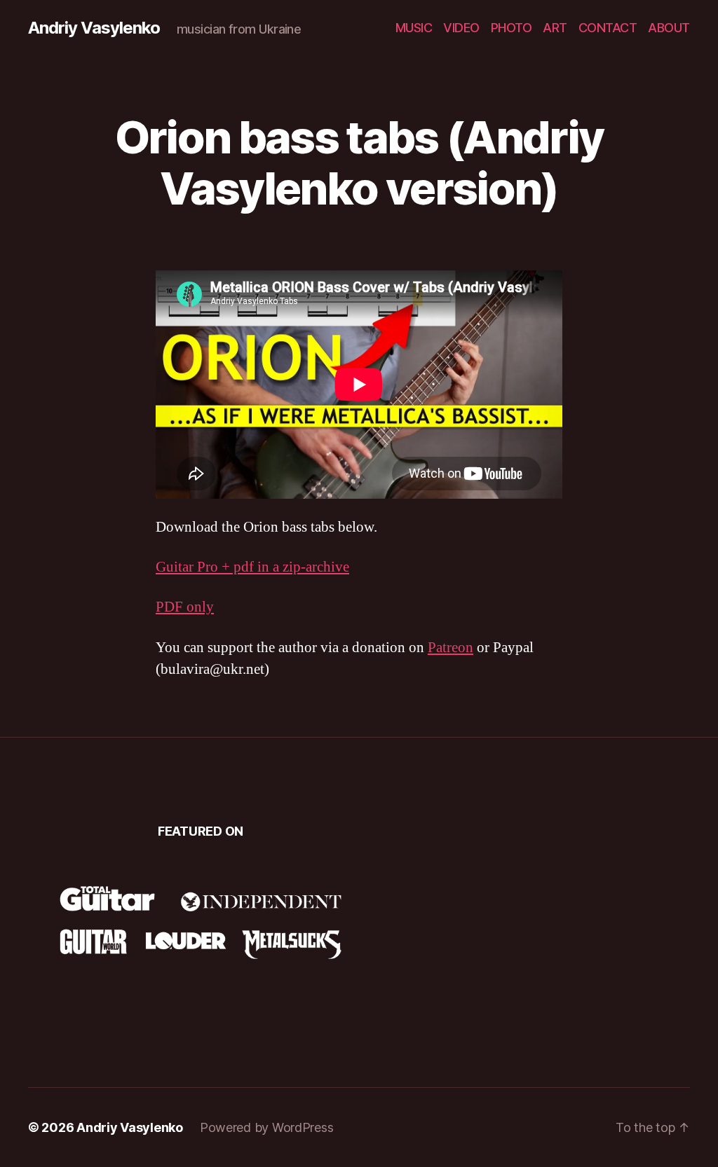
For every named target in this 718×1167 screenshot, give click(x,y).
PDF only (185, 607)
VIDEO (461, 27)
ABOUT (669, 27)
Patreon (450, 647)
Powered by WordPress (267, 1127)
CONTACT (607, 27)
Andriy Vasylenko (94, 28)
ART (555, 27)
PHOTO (511, 27)
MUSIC (414, 27)
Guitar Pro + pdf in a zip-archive (252, 567)
